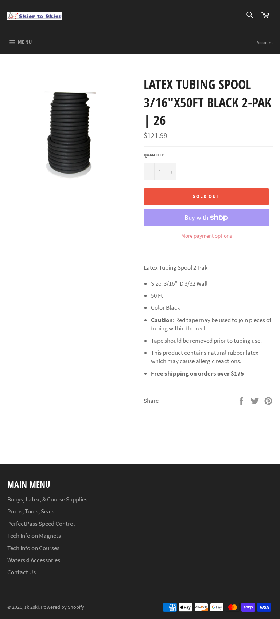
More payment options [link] (206, 235)
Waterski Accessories (33, 560)
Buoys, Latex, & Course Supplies (47, 499)
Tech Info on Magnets (34, 536)
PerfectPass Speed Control (41, 524)
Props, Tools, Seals (30, 511)
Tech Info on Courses (33, 548)
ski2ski (31, 607)
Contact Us (21, 572)
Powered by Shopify (62, 607)
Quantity (154, 155)
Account (265, 42)
